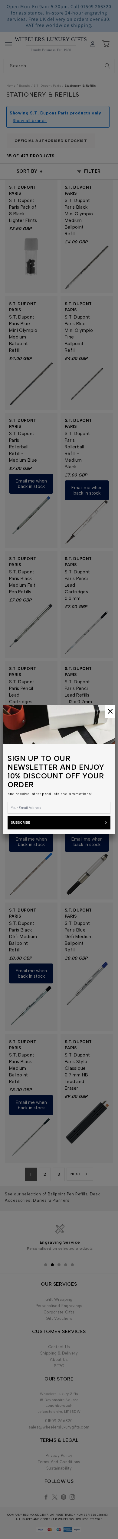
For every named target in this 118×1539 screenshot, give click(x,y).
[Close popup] (110, 711)
